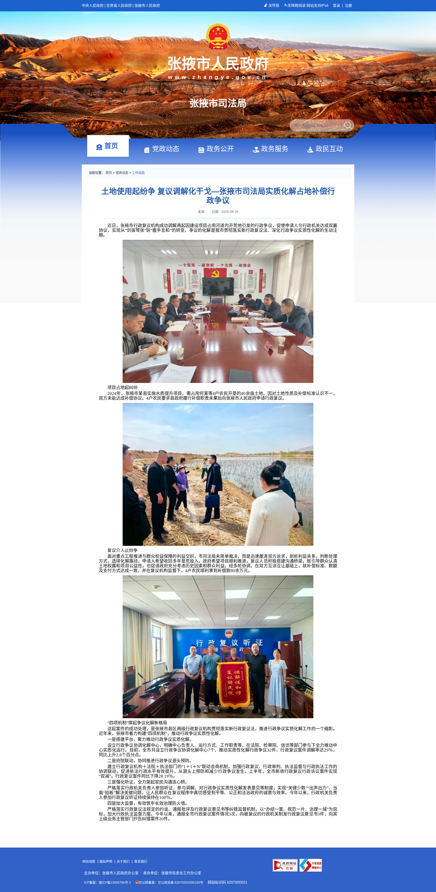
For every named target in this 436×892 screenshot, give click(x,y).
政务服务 (274, 148)
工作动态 (138, 172)
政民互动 (329, 148)
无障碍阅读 (297, 5)
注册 (348, 5)
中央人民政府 (93, 5)
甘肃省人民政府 (119, 5)
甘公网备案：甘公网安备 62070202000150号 (171, 882)
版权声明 (105, 861)
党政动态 (165, 148)
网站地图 (88, 861)
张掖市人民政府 (147, 5)
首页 (111, 145)
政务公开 (220, 148)
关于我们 (123, 861)
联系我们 (140, 861)
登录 (336, 5)
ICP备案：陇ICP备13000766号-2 (107, 882)
